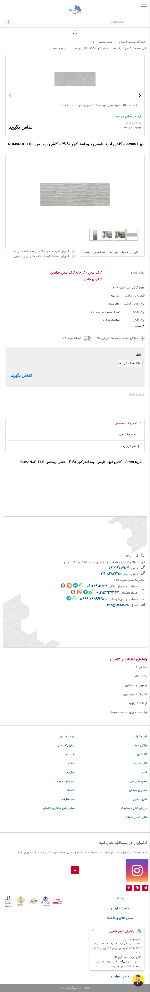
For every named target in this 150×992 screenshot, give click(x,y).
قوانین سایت (140, 745)
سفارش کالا (141, 667)
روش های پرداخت (120, 918)
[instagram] (137, 870)
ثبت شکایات (140, 736)
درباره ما (70, 772)
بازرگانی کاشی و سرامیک (134, 808)
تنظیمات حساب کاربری (135, 694)
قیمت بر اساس (133, 116)
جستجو (8, 22)
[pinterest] (129, 888)
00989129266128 (92, 599)
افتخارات (70, 790)
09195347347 (107, 593)
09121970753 (119, 568)
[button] (140, 95)
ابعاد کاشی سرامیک (132, 287)
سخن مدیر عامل (138, 781)
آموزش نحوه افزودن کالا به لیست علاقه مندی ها (41, 251)
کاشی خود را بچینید (136, 817)
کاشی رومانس (93, 279)
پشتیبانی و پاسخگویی (135, 685)
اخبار (144, 772)
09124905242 (97, 586)
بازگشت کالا (141, 676)
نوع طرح (139, 319)
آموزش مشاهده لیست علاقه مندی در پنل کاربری (41, 256)
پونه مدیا (65, 988)
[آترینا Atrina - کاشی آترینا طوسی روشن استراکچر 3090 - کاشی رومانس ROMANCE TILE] (120, 235)
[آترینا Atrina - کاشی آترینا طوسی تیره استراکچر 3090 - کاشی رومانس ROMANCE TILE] (75, 194)
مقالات (71, 763)
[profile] (75, 32)
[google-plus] (137, 888)
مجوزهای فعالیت (66, 781)
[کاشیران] (75, 10)
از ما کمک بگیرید (138, 703)
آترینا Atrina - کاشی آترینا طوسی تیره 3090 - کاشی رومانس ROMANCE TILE (100, 105)
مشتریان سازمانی (138, 790)
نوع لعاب (139, 311)
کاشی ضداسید (139, 763)
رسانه (120, 898)
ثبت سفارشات (68, 799)
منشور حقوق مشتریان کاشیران (59, 808)
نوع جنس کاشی (134, 303)
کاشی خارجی (120, 908)
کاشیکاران (142, 754)
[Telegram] (145, 888)
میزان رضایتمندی (66, 745)
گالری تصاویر (140, 799)
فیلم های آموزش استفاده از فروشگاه (128, 712)
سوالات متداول (67, 736)
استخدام (70, 754)
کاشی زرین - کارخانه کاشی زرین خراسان (76, 272)
